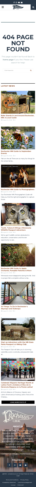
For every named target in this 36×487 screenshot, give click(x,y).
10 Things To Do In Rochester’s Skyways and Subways (14, 308)
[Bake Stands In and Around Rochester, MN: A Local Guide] (18, 102)
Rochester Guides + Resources (10, 166)
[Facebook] (9, 465)
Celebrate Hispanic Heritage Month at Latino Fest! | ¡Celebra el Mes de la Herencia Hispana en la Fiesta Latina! (17, 385)
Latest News (8, 86)
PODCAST (21, 485)
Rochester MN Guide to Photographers (17, 189)
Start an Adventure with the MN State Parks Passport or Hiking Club (17, 343)
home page (8, 60)
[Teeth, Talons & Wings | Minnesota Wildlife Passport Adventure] (18, 214)
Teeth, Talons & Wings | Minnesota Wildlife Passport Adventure (16, 229)
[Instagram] (15, 465)
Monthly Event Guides (8, 128)
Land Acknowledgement (25, 482)
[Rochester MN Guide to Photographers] (18, 176)
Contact (13, 485)
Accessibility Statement (9, 482)
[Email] (25, 465)
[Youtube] (20, 465)
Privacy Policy (24, 480)
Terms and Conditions (12, 480)
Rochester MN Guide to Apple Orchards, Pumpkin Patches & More (16, 269)
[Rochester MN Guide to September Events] (18, 138)
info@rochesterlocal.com (23, 454)
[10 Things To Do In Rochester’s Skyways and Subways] (18, 293)
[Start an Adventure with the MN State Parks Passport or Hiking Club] (18, 328)
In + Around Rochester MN (9, 92)
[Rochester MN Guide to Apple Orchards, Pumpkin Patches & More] (18, 255)
